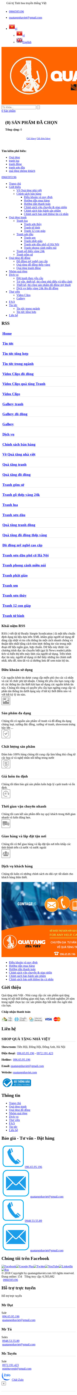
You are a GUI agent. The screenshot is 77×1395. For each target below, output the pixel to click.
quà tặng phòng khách (22, 170)
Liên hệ (13, 315)
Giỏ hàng (31, 138)
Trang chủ (15, 1103)
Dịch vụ (14, 274)
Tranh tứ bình (32, 227)
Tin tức (13, 305)
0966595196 (16, 11)
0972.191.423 (45, 1053)
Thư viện (14, 291)
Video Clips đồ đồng (18, 374)
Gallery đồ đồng (14, 414)
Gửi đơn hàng (43, 138)
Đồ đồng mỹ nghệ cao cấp (32, 261)
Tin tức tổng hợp (26, 312)
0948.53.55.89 (33, 1220)
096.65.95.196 (25, 1053)
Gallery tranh (12, 404)
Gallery (20, 298)
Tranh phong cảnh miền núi (40, 247)
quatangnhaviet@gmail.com (25, 17)
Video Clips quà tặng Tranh (23, 384)
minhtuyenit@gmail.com (16, 1368)
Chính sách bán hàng (28, 193)
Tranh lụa (22, 220)
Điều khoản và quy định (38, 197)
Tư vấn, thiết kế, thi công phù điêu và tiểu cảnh (44, 281)
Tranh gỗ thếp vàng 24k (30, 251)
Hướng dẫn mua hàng (37, 200)
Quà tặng (14, 157)
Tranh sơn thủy (33, 224)
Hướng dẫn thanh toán (37, 203)
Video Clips (23, 295)
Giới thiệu (15, 187)
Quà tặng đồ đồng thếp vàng (33, 264)
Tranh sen (30, 237)
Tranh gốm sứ (24, 254)
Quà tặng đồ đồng (19, 257)
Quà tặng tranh (18, 217)
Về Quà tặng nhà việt (29, 190)
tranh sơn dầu (17, 167)
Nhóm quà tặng (18, 271)
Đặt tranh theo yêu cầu (29, 278)
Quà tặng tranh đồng (28, 268)
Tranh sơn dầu (24, 234)
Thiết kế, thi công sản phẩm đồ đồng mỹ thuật (43, 285)
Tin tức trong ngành (28, 308)
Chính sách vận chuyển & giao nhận (45, 207)
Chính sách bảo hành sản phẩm (42, 210)
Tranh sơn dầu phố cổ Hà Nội (41, 244)
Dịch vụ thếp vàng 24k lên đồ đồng (37, 288)
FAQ (12, 301)
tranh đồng (15, 164)
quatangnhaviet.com (25, 1072)
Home (7, 333)
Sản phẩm (8, 110)
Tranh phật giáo (33, 241)
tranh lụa (14, 160)
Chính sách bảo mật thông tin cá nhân (46, 214)
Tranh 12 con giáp (34, 230)
